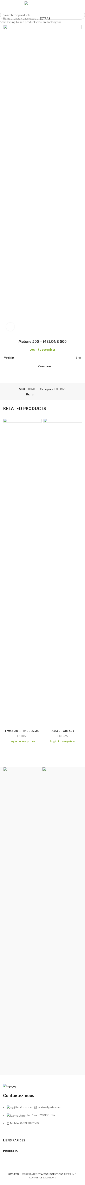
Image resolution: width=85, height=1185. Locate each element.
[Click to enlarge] (10, 327)
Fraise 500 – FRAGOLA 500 (22, 731)
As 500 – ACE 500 (63, 731)
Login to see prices (22, 741)
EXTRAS (22, 736)
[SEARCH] (79, 15)
